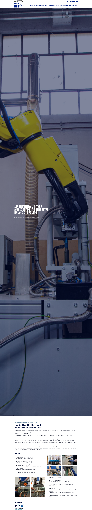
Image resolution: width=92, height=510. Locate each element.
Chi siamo (32, 5)
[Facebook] (69, 1)
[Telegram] (75, 1)
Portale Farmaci (74, 5)
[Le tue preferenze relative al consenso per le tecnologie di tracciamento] (2, 508)
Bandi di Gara (68, 5)
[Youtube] (74, 1)
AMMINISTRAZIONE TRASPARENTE (54, 5)
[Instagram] (72, 1)
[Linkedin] (71, 1)
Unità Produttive (44, 5)
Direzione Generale (37, 5)
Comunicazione (62, 5)
